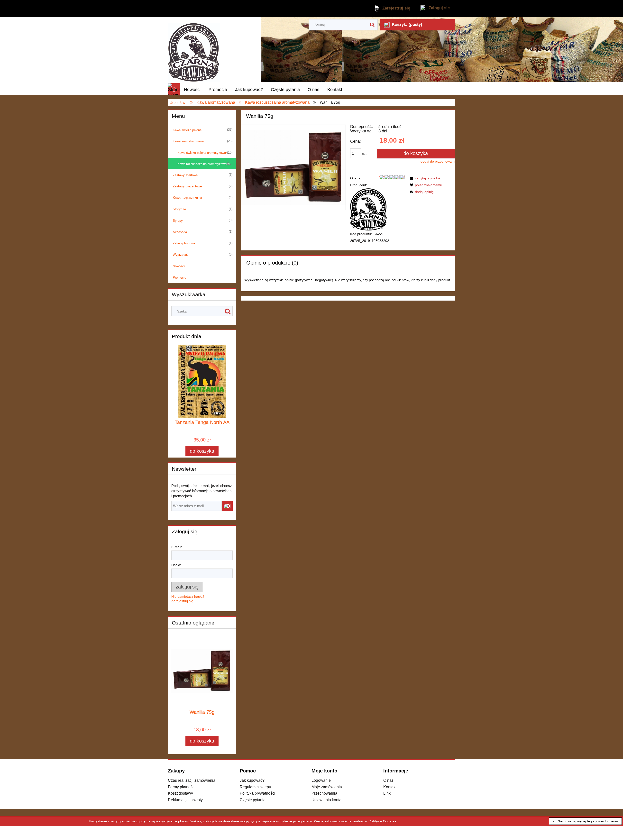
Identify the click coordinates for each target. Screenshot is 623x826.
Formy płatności (181, 787)
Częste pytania (253, 800)
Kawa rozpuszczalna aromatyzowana (203, 164)
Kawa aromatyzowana (188, 141)
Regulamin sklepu (255, 787)
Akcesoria (180, 232)
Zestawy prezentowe (187, 186)
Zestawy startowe (185, 175)
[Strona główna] (194, 50)
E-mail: (176, 547)
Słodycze (179, 209)
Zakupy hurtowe (184, 243)
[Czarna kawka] (368, 209)
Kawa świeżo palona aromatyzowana (203, 153)
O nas (388, 780)
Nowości (179, 266)
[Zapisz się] (227, 506)
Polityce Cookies (382, 821)
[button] (424, 178)
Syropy (178, 220)
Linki (387, 793)
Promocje (179, 277)
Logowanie (321, 780)
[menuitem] (192, 89)
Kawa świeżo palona (187, 130)
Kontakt (389, 787)
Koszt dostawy (180, 793)
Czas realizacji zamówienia (191, 780)
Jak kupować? (252, 780)
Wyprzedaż (181, 255)
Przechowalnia (324, 793)
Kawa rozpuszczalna (187, 198)
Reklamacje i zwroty (185, 800)
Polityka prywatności (257, 793)
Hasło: (176, 565)
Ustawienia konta (326, 800)
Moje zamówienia (327, 787)
